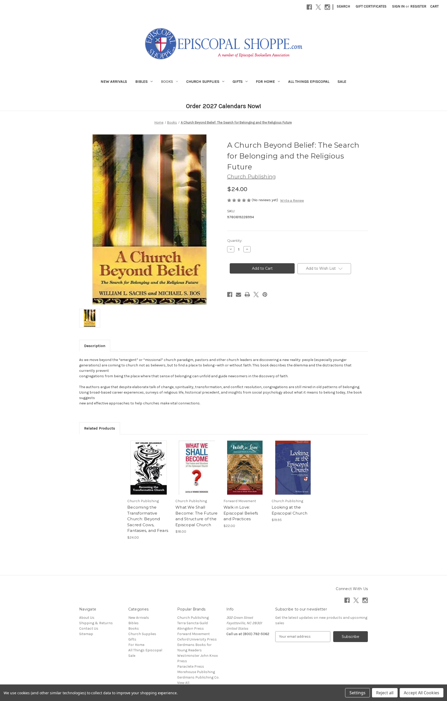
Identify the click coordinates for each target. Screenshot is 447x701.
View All (183, 683)
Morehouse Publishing (196, 672)
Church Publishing (193, 617)
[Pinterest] (264, 294)
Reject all (384, 693)
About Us (86, 617)
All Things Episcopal (308, 81)
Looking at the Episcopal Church (289, 510)
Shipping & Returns (96, 623)
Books (167, 81)
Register (418, 6)
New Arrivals (114, 81)
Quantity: (234, 240)
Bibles (141, 81)
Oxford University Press (197, 639)
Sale (342, 81)
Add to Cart (148, 472)
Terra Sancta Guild (192, 623)
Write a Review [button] (292, 200)
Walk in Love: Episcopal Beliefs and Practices (241, 513)
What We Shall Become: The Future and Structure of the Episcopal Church (196, 516)
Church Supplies (202, 81)
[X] (318, 7)
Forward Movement (193, 634)
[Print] (247, 294)
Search (343, 6)
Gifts (238, 81)
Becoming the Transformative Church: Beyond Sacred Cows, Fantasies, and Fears (147, 519)
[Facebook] (309, 7)
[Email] (238, 294)
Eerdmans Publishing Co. (198, 677)
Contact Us (88, 628)
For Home (265, 81)
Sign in (398, 6)
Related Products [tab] (99, 428)
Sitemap (86, 634)
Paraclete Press (190, 666)
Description (94, 345)
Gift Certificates (371, 6)
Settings (357, 693)
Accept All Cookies (421, 693)
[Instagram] (327, 7)
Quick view (148, 463)
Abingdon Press (190, 628)
